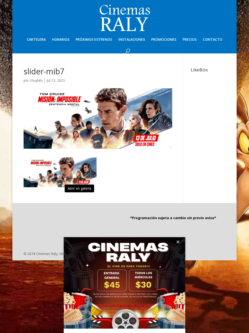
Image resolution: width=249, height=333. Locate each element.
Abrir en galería (79, 188)
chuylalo (36, 80)
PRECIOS (189, 40)
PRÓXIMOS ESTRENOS (94, 40)
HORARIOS (60, 40)
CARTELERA (36, 40)
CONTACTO (212, 40)
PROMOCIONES (163, 40)
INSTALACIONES (131, 40)
